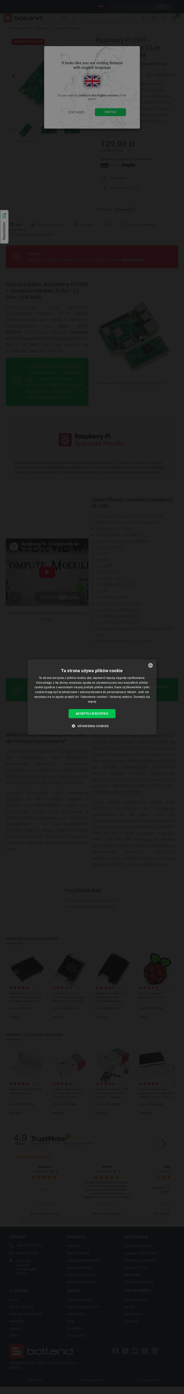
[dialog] (92, 697)
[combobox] (150, 665)
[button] (92, 726)
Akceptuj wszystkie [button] (92, 713)
